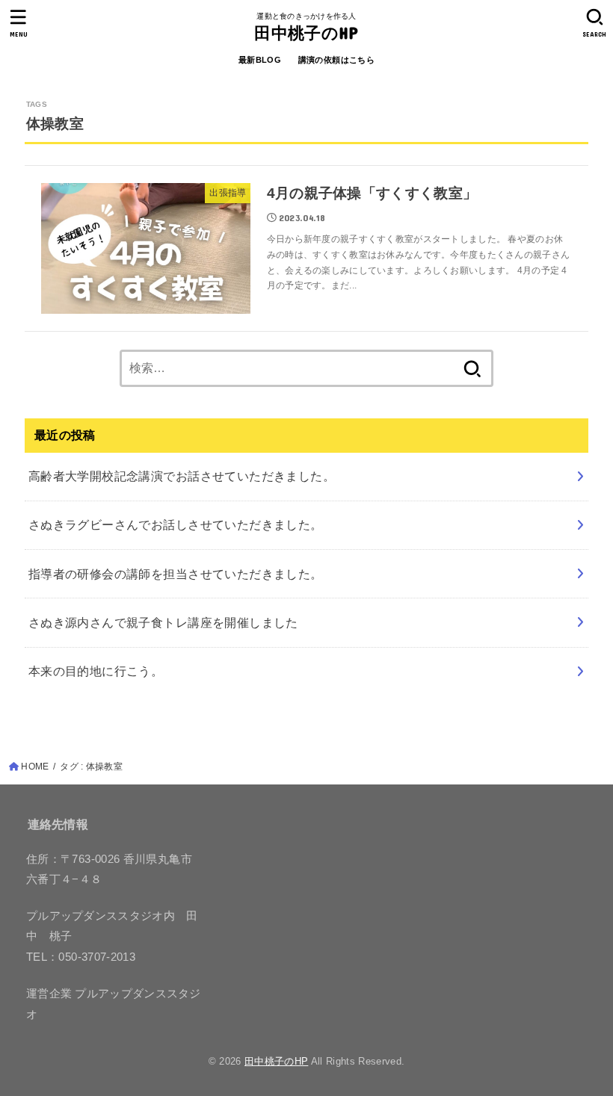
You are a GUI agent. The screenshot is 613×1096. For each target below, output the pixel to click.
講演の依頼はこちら (336, 59)
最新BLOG (259, 59)
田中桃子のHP (306, 32)
